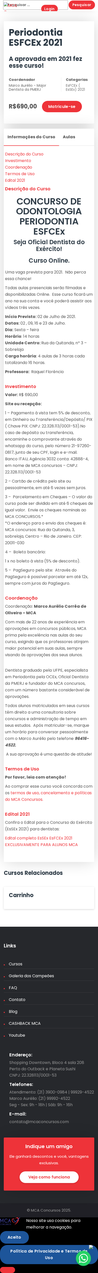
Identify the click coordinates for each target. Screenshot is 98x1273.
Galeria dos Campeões (31, 976)
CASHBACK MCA (25, 1023)
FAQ (13, 988)
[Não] (7, 1270)
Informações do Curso (31, 137)
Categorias (77, 79)
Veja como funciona (49, 1177)
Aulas (69, 137)
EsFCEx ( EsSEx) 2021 (75, 87)
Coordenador (22, 79)
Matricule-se (62, 106)
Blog (13, 1011)
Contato (17, 1000)
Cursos (15, 964)
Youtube (17, 1035)
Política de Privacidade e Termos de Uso (49, 1254)
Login (49, 8)
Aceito (14, 1237)
